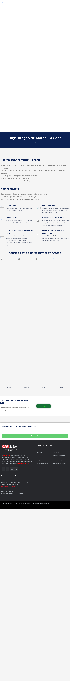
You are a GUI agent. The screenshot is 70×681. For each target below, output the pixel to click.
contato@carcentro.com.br (14, 493)
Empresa (39, 452)
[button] (62, 65)
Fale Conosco (41, 461)
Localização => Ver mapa (8, 487)
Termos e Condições (59, 461)
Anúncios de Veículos (59, 455)
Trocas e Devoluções (59, 458)
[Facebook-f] (8, 469)
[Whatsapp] (3, 469)
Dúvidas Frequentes (42, 463)
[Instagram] (12, 469)
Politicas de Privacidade (59, 463)
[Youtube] (16, 469)
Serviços (39, 455)
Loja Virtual (56, 452)
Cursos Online (41, 458)
